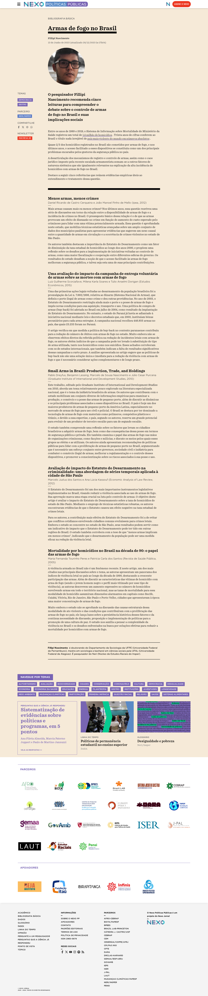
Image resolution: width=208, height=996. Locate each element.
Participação (76, 694)
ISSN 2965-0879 (69, 939)
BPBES (107, 925)
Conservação (101, 684)
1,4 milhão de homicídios (97, 135)
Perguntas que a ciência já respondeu (33, 941)
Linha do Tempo (27, 929)
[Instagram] (74, 952)
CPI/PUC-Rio (110, 945)
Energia (83, 689)
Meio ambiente (27, 694)
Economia (24, 689)
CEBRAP (108, 935)
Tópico (22, 950)
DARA (107, 952)
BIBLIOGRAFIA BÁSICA (61, 18)
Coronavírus (121, 684)
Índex (21, 926)
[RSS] (82, 952)
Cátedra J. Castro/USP (117, 932)
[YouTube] (70, 952)
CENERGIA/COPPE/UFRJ (116, 942)
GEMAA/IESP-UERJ (113, 959)
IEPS (106, 965)
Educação (68, 689)
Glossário (24, 923)
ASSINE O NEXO (181, 4)
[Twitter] (66, 952)
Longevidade (169, 689)
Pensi (107, 986)
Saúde (155, 694)
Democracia (25, 100)
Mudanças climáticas (52, 694)
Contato (66, 925)
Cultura (139, 684)
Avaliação (47, 684)
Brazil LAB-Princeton (116, 928)
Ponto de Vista (26, 946)
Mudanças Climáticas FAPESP (120, 979)
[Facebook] (62, 952)
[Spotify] (78, 952)
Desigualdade (175, 684)
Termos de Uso (69, 932)
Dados (21, 919)
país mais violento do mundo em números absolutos (118, 138)
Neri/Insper (25, 116)
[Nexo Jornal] (168, 4)
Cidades (84, 684)
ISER (106, 969)
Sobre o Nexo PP (70, 918)
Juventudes (150, 689)
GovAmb (108, 962)
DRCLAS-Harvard (113, 955)
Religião (142, 694)
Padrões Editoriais (72, 928)
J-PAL (107, 972)
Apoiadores (67, 922)
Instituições (131, 689)
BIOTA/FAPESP (111, 922)
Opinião (22, 933)
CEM (106, 939)
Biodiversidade (66, 684)
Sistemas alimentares (175, 694)
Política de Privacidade (74, 935)
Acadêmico (24, 913)
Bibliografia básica (29, 916)
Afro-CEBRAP (111, 918)
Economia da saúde (46, 689)
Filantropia (99, 689)
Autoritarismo (27, 684)
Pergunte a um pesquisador (34, 936)
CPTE (106, 949)
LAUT (106, 975)
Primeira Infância (99, 694)
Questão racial (123, 694)
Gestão (22, 104)
